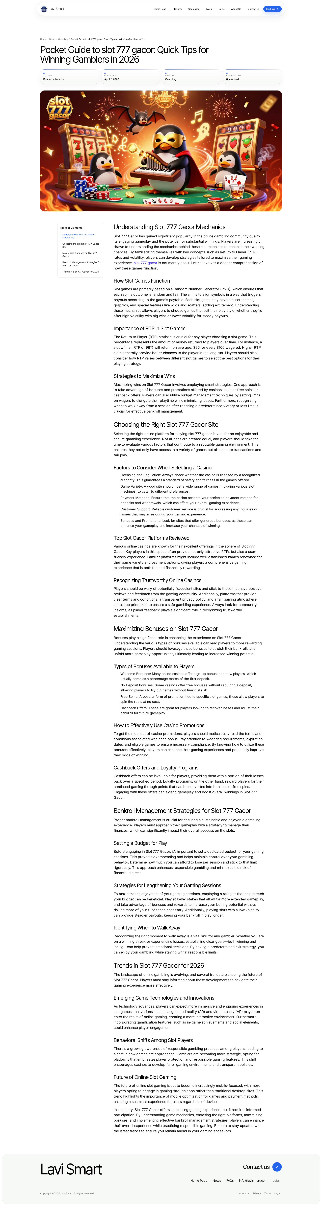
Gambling (63, 39)
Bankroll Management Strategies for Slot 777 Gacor (81, 264)
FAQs (230, 1180)
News (52, 39)
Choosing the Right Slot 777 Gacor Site (80, 245)
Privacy (257, 1193)
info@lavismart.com (253, 1180)
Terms (267, 1193)
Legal (277, 1193)
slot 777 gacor (145, 263)
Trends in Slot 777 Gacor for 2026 (80, 271)
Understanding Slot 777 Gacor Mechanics (78, 236)
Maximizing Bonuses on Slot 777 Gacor (79, 255)
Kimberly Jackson (54, 79)
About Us (244, 1193)
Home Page (199, 1180)
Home (43, 39)
